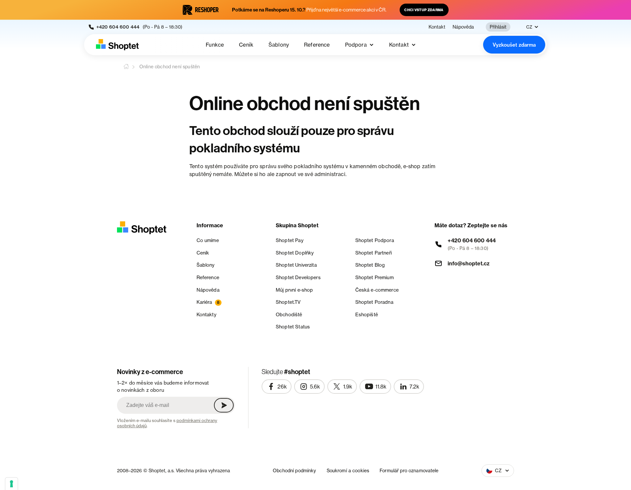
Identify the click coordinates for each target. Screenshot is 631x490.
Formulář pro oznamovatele (409, 470)
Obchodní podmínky (294, 470)
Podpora (356, 44)
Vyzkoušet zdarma (514, 45)
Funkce (215, 44)
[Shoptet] (117, 44)
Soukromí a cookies (348, 470)
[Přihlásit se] (224, 405)
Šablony (279, 44)
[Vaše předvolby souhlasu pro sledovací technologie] (11, 484)
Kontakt (437, 27)
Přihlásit (498, 27)
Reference (317, 44)
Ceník (246, 44)
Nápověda (463, 27)
